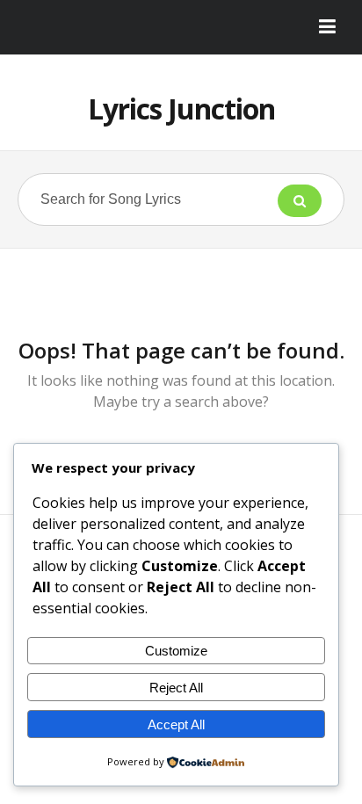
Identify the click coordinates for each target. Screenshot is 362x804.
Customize (176, 650)
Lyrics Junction (181, 108)
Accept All (176, 724)
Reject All (176, 687)
